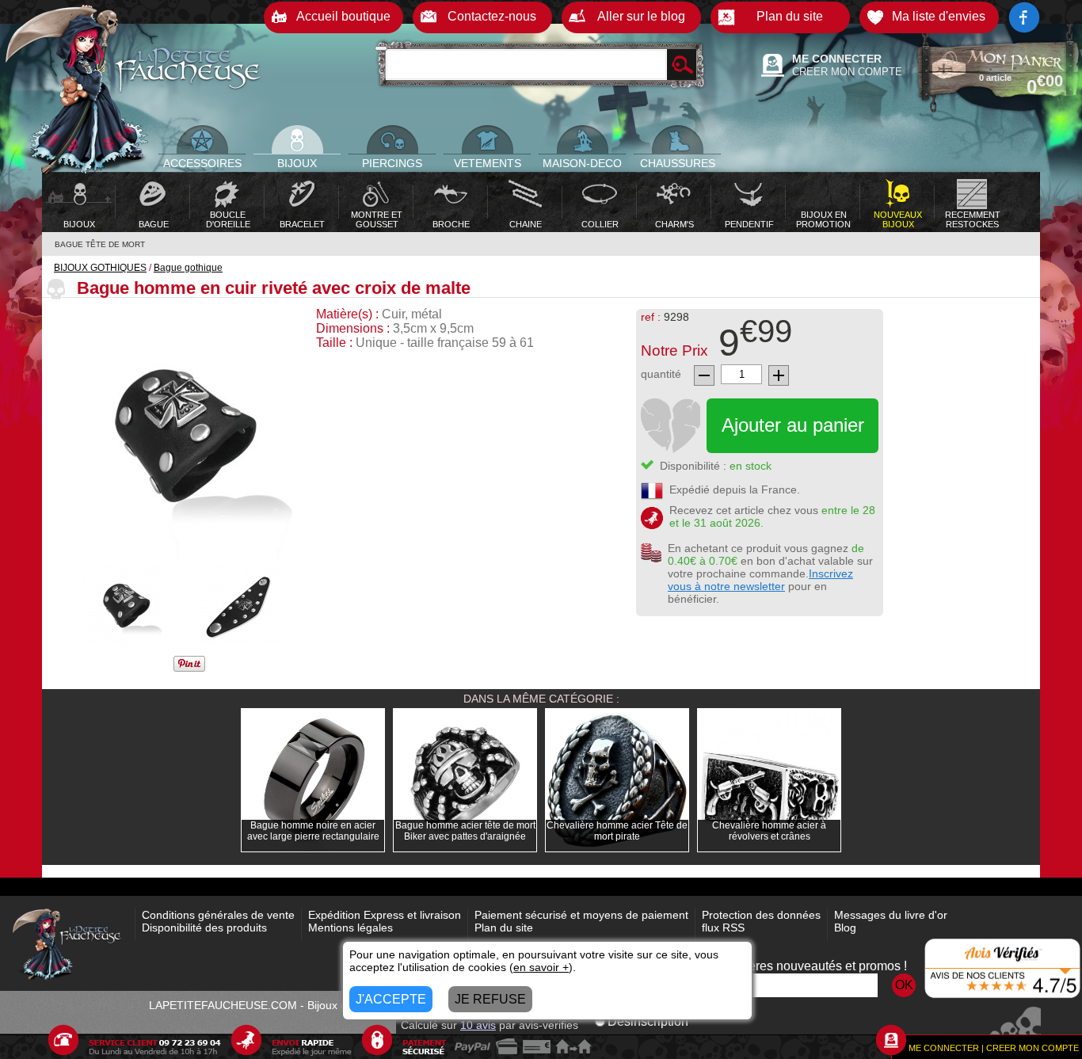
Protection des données (761, 915)
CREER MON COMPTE (847, 72)
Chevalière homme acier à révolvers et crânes (769, 831)
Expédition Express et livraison (384, 915)
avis (478, 1025)
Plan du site (503, 927)
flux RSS (723, 927)
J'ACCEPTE (391, 999)
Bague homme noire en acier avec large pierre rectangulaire (313, 831)
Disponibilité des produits (204, 927)
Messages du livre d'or (890, 915)
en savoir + (541, 967)
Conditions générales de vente (218, 915)
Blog (845, 927)
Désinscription (648, 1021)
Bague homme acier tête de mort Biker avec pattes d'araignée (465, 831)
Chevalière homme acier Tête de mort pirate (617, 831)
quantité (661, 374)
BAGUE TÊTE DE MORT (100, 244)
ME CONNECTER (837, 58)
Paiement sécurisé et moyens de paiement (581, 915)
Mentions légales (350, 927)
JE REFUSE (490, 999)
